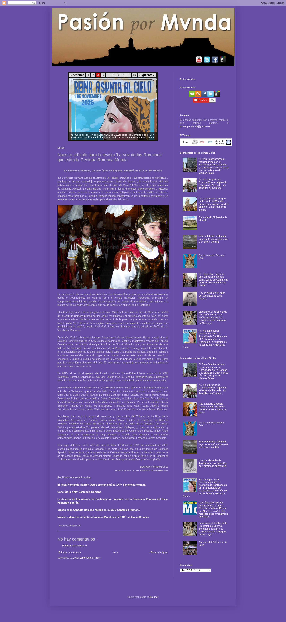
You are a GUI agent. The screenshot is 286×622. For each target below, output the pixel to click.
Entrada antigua (158, 552)
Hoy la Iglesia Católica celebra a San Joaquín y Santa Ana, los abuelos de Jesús (212, 408)
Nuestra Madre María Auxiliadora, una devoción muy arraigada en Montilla (212, 463)
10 (134, 75)
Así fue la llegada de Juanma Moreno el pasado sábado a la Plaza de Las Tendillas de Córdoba (213, 183)
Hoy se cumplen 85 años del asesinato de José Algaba (212, 296)
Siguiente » (147, 75)
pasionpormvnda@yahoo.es (195, 126)
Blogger (154, 597)
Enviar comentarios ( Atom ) (86, 557)
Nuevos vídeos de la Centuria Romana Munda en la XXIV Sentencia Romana (103, 517)
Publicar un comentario (74, 545)
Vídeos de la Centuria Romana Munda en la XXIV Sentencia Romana (98, 509)
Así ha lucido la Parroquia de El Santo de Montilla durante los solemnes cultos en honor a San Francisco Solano (213, 204)
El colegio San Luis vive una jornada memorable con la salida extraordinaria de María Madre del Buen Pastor (213, 280)
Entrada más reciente (69, 552)
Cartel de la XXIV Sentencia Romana (79, 491)
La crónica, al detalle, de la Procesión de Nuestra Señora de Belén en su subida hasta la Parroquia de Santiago (213, 318)
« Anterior (77, 75)
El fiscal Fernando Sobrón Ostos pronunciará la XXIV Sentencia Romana (101, 484)
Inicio (115, 552)
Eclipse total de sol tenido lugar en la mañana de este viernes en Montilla (213, 239)
